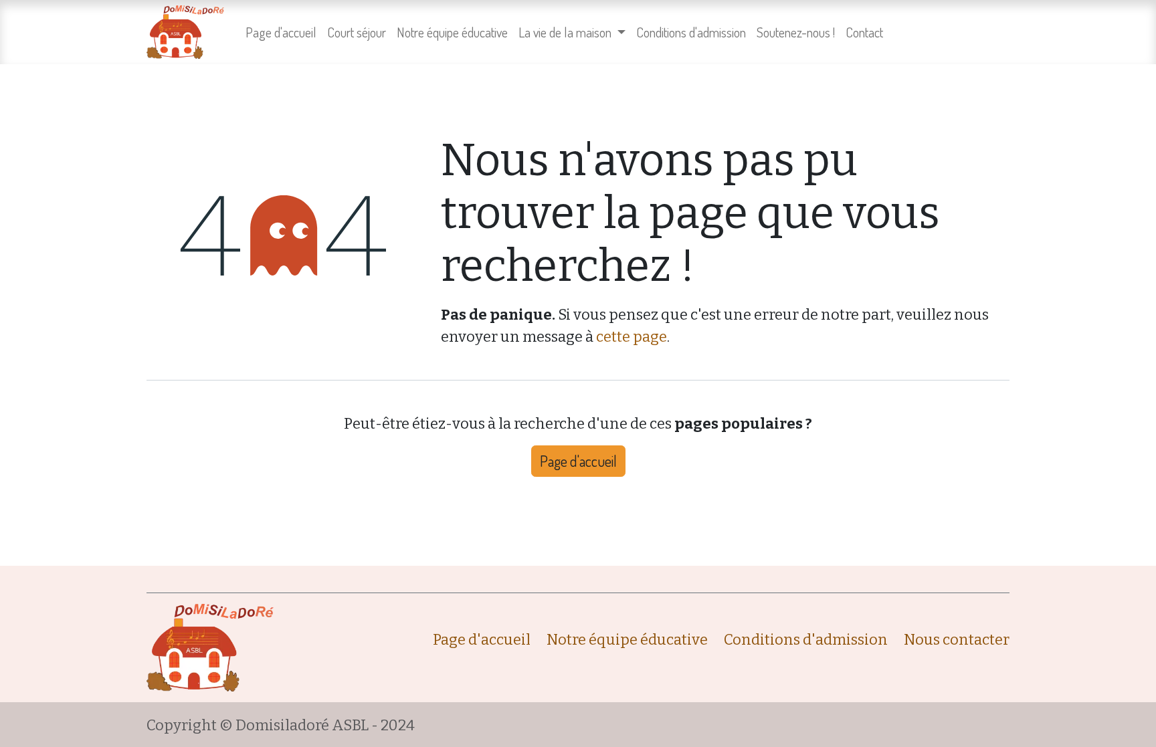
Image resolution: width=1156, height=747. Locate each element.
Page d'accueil (578, 460)
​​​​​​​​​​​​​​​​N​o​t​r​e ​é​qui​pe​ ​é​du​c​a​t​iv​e (627, 640)
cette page (631, 337)
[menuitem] (281, 32)
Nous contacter (956, 640)
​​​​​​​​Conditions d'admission (806, 640)
